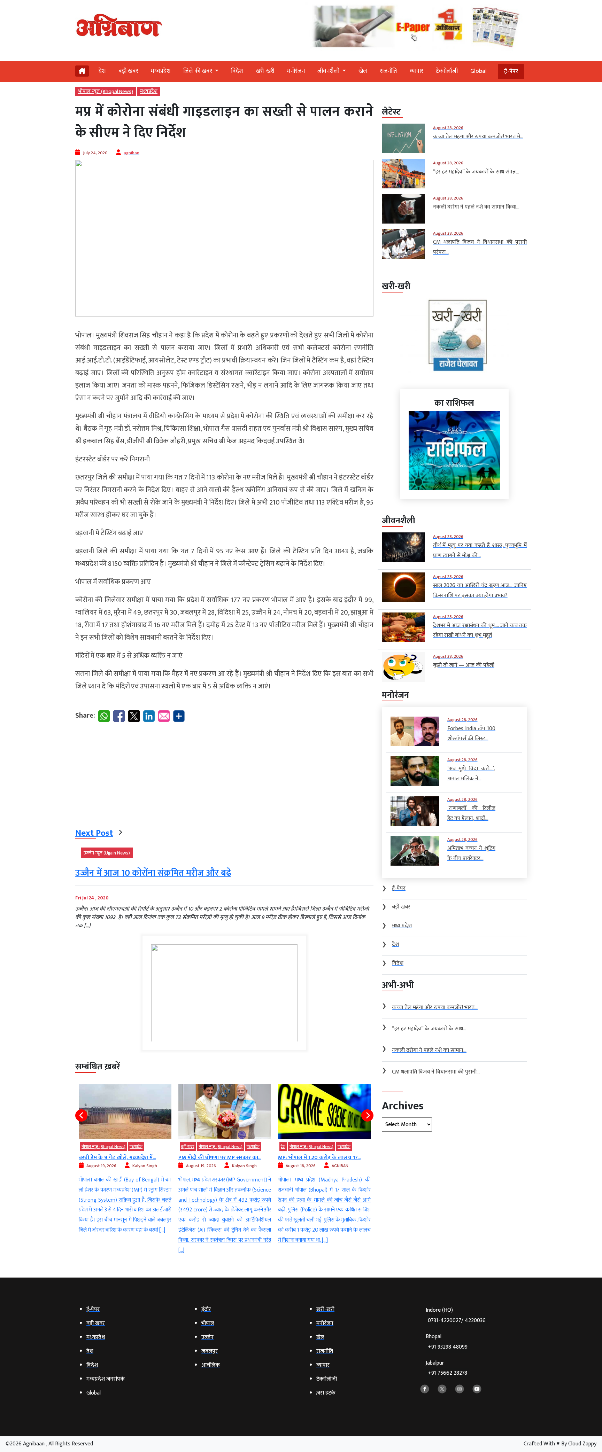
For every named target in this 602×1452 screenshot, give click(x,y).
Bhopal (447, 1342)
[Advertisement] (224, 776)
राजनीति (388, 71)
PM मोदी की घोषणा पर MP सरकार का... (219, 1157)
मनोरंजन (296, 71)
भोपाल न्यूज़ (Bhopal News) (105, 91)
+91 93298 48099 (448, 1347)
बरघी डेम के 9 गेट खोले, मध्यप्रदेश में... (117, 1157)
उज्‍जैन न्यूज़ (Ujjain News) (107, 853)
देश (102, 71)
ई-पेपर (511, 71)
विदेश (237, 71)
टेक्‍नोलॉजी (447, 71)
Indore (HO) (456, 1315)
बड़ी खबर (128, 71)
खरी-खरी (265, 71)
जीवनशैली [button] (329, 71)
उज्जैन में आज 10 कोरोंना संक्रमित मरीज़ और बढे (153, 873)
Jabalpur (446, 1368)
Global (478, 71)
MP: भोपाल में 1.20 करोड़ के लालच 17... (319, 1157)
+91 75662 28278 (447, 1373)
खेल (362, 71)
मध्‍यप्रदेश (161, 71)
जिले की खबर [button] (198, 71)
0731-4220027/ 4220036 (457, 1320)
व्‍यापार (416, 71)
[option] (125, 1159)
